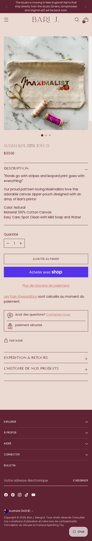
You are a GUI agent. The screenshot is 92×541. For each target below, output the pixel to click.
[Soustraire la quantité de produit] (21, 243)
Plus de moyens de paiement (46, 285)
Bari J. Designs (36, 517)
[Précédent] (6, 6)
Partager (16, 340)
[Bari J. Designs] (46, 20)
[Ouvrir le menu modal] (6, 19)
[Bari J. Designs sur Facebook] (6, 495)
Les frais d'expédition (20, 296)
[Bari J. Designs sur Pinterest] (13, 495)
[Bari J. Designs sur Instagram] (20, 495)
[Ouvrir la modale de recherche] (76, 19)
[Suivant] (85, 6)
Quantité (11, 234)
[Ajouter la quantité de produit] (8, 243)
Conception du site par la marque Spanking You (34, 525)
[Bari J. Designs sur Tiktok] (27, 495)
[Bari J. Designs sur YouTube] (33, 495)
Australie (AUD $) (19, 511)
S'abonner (80, 480)
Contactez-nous (58, 315)
